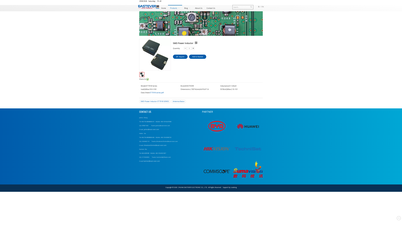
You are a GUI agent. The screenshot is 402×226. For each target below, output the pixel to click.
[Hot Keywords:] (251, 7)
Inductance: (224, 86)
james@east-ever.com (151, 129)
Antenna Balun (178, 101)
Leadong (234, 187)
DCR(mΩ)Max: (225, 89)
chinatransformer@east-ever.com (155, 145)
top (399, 218)
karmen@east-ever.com (152, 161)
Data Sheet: (145, 92)
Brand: (183, 86)
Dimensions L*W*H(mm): (190, 89)
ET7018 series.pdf (157, 92)
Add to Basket (197, 57)
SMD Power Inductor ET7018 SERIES (155, 101)
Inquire (181, 57)
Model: (143, 86)
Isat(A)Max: (145, 89)
